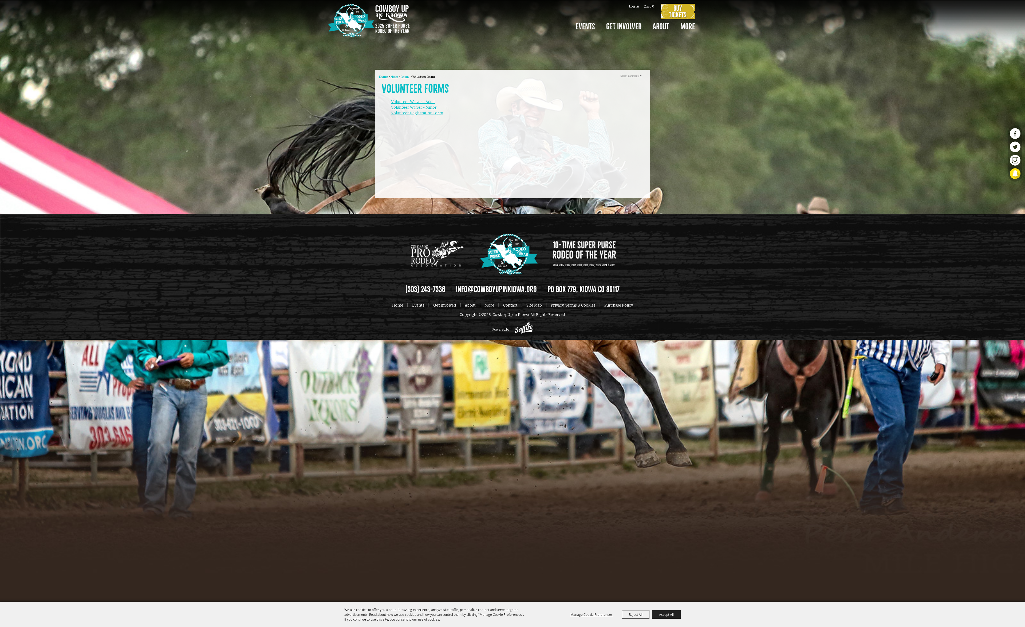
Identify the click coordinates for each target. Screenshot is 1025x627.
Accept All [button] (666, 614)
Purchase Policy (618, 305)
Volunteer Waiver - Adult (413, 102)
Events (585, 27)
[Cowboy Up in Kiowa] (369, 28)
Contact (510, 305)
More (687, 27)
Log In (634, 6)
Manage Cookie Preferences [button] (591, 614)
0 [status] (653, 6)
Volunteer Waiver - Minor (414, 107)
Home (383, 77)
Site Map (534, 305)
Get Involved (623, 27)
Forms (405, 77)
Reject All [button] (635, 614)
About (661, 27)
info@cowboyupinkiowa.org (496, 289)
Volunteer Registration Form (417, 113)
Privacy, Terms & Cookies (573, 305)
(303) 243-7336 (425, 289)
